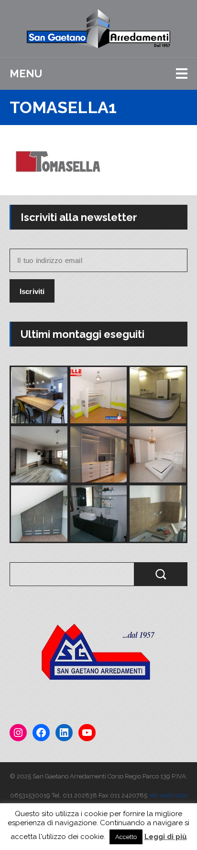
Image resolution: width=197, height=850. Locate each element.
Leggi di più (165, 836)
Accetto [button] (126, 836)
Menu (26, 73)
